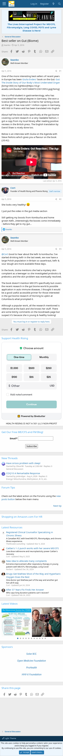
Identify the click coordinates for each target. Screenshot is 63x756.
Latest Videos (10, 603)
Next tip (57, 505)
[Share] (56, 71)
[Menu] (4, 4)
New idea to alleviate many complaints (26, 560)
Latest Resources (12, 527)
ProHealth (31, 667)
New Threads (10, 458)
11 (45, 638)
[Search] (59, 4)
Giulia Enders (29, 79)
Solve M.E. (31, 653)
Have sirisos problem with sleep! (23, 463)
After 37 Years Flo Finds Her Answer (25, 589)
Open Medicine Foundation (31, 660)
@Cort (5, 254)
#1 (60, 71)
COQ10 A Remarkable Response (23, 473)
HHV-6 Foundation (31, 674)
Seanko (7, 45)
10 (42, 638)
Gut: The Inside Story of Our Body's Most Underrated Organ (31, 81)
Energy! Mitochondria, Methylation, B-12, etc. (26, 479)
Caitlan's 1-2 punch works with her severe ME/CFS (32, 548)
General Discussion (14, 469)
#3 (60, 249)
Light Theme (10, 738)
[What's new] (53, 4)
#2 (60, 199)
